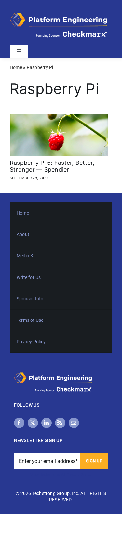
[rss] (60, 423)
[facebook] (19, 423)
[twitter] (33, 423)
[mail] (74, 423)
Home (16, 67)
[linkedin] (46, 423)
